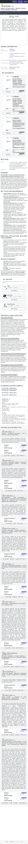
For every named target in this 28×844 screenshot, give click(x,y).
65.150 (14, 490)
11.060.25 (13, 455)
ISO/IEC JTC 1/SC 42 (20, 559)
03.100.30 (13, 12)
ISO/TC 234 (19, 490)
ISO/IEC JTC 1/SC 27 (20, 666)
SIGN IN (25, 1)
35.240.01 (12, 559)
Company (12, 841)
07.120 (14, 523)
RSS (22, 841)
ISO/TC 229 (19, 523)
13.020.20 (17, 734)
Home (7, 841)
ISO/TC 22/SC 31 (20, 648)
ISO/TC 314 (23, 734)
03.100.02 (14, 690)
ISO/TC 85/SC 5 (4, 13)
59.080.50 (15, 596)
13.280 (10, 803)
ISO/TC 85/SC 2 (22, 803)
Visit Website (14, 290)
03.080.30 (11, 734)
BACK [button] (1, 12)
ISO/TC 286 (20, 690)
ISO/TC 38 (20, 596)
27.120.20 (18, 12)
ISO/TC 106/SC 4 (20, 455)
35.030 (12, 666)
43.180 (13, 648)
